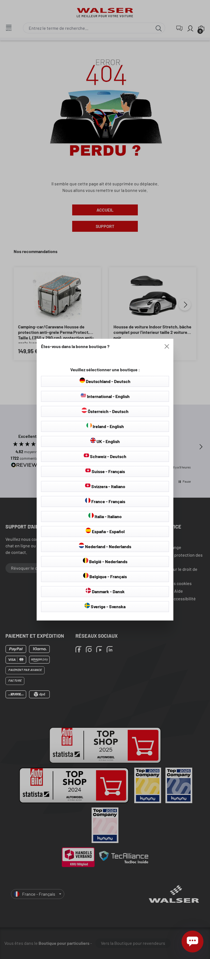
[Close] (166, 346)
